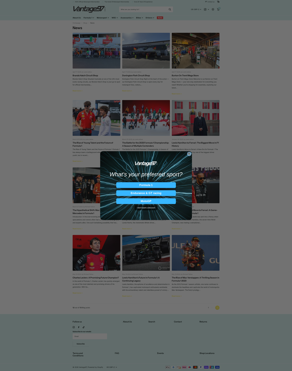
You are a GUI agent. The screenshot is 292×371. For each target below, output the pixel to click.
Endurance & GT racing (146, 193)
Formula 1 (146, 185)
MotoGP (146, 201)
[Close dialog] (189, 154)
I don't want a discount (146, 208)
